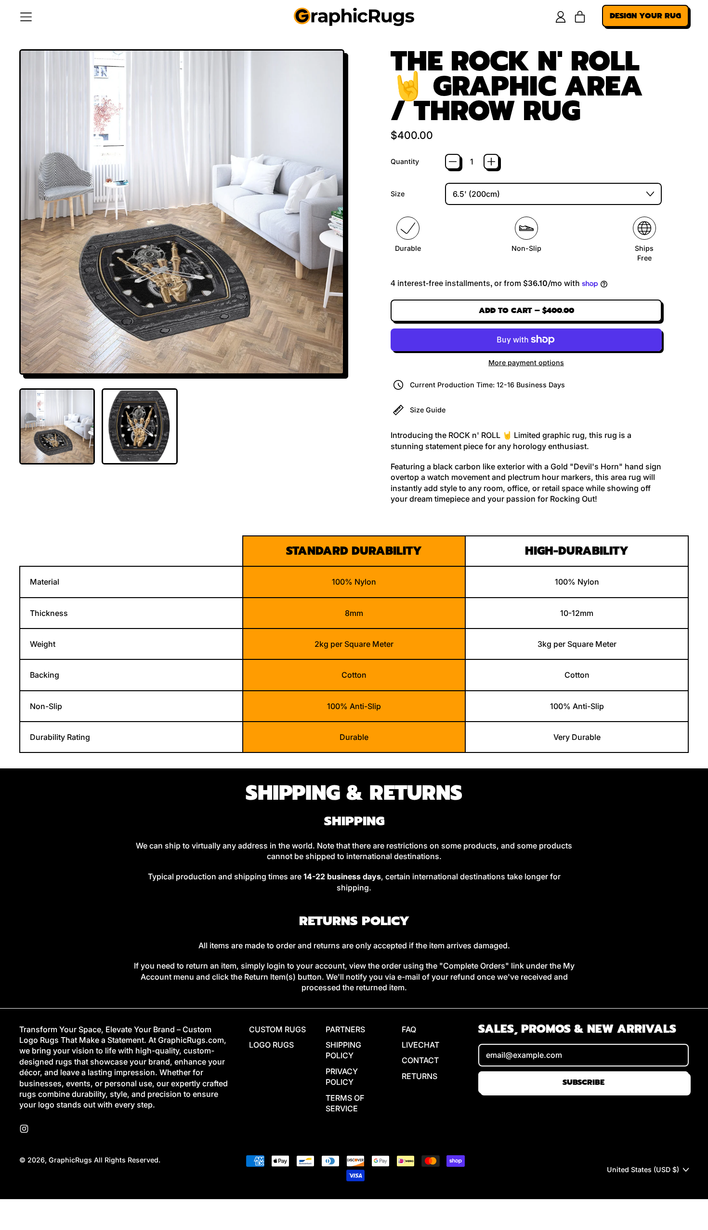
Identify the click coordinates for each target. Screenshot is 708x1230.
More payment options (526, 362)
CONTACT (420, 1060)
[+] (491, 161)
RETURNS (419, 1076)
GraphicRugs (70, 1160)
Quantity (405, 161)
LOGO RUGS (271, 1045)
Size (398, 194)
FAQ (409, 1029)
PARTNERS (345, 1029)
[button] (57, 426)
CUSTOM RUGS (277, 1029)
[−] (452, 161)
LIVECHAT (420, 1045)
